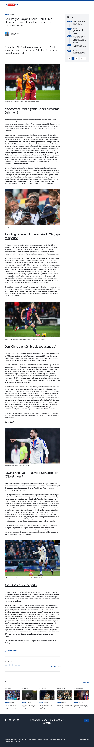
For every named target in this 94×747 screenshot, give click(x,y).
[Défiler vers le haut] (86, 720)
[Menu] (88, 4)
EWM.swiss (17, 741)
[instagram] (10, 719)
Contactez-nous (84, 739)
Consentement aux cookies (57, 739)
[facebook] (5, 719)
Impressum (32, 739)
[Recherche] (78, 4)
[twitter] (14, 719)
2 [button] (76, 58)
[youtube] (18, 719)
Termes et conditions (42, 739)
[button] (69, 58)
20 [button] (81, 58)
